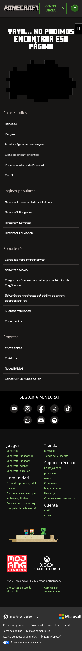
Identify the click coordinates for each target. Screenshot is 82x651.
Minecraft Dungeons (19, 212)
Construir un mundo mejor (23, 379)
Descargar (50, 493)
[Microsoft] (70, 616)
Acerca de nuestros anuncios (20, 636)
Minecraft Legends (18, 222)
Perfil (9, 175)
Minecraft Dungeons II (20, 456)
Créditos (11, 358)
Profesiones (13, 348)
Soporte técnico (16, 270)
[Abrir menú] (75, 8)
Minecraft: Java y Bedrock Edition (28, 202)
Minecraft (12, 451)
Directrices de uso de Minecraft (19, 589)
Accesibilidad (14, 368)
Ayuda (48, 478)
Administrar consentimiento (53, 589)
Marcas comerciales (38, 631)
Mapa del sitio (52, 488)
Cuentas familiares (18, 311)
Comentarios (13, 321)
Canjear (10, 134)
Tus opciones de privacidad (26, 642)
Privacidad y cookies (15, 625)
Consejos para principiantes (25, 259)
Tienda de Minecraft (56, 456)
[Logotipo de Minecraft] (21, 8)
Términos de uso (12, 631)
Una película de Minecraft (22, 508)
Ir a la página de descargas (24, 144)
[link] (14, 408)
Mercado (11, 124)
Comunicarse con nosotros (59, 498)
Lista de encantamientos (22, 154)
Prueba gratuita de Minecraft (25, 165)
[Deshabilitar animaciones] (78, 28)
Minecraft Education (19, 233)
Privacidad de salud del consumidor (51, 625)
